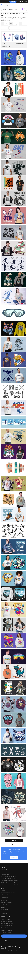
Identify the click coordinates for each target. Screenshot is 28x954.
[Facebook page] (11, 950)
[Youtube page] (17, 950)
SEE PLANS (14, 857)
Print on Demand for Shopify (9, 885)
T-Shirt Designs (5, 872)
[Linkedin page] (19, 950)
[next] (16, 844)
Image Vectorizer (6, 926)
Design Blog (4, 870)
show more (5, 46)
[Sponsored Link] (14, 37)
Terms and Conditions (8, 893)
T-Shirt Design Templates (8, 876)
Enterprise (4, 907)
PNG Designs (5, 874)
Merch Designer (6, 919)
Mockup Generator (7, 923)
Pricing (3, 891)
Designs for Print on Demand (9, 881)
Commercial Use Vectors (8, 878)
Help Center (4, 897)
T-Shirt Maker (5, 928)
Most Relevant (14, 28)
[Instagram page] (9, 950)
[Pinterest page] (14, 950)
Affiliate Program (6, 905)
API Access (4, 909)
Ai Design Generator (7, 921)
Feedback (4, 914)
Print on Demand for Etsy (8, 883)
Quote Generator (6, 930)
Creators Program (6, 903)
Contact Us (4, 911)
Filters (5, 28)
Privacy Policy (5, 895)
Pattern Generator (6, 932)
